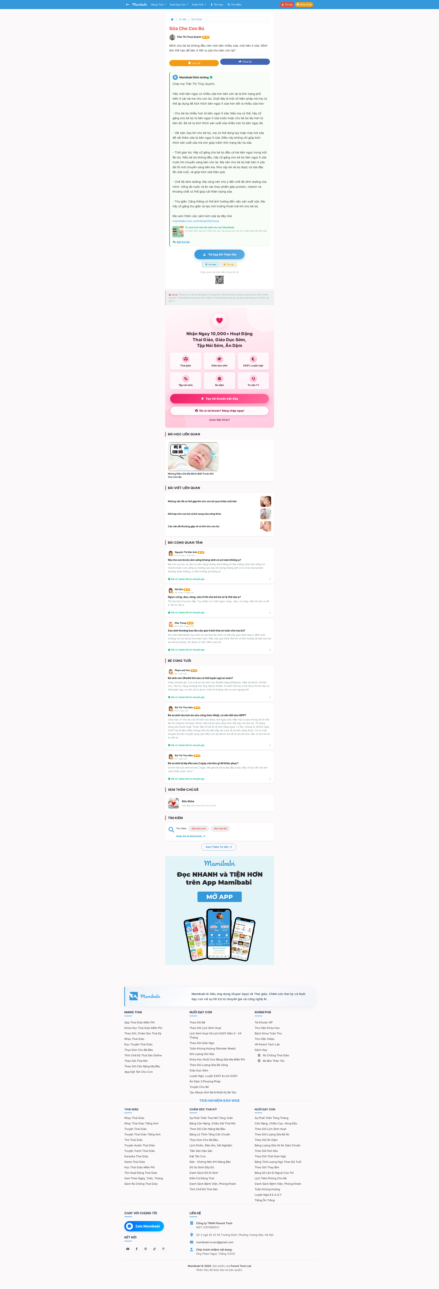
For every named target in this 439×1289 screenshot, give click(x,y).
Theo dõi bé (197, 1022)
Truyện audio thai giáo (139, 1145)
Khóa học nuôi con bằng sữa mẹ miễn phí (217, 1059)
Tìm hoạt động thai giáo (140, 1172)
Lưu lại (195, 63)
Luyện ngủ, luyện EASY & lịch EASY (213, 1076)
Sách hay (261, 1050)
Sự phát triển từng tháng (271, 1118)
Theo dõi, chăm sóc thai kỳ (142, 1033)
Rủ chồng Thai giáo (275, 1055)
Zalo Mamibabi (147, 1226)
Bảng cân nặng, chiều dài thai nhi (212, 1123)
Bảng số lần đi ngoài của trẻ (274, 1172)
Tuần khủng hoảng (267, 1189)
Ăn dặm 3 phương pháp (205, 1081)
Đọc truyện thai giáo (138, 1044)
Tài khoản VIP (264, 1022)
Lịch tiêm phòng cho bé (271, 1178)
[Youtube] (127, 1248)
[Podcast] (145, 1248)
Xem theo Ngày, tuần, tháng (143, 1178)
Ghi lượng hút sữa (201, 1054)
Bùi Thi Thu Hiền (187, 707)
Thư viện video (265, 1039)
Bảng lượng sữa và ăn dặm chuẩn (277, 1145)
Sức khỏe (196, 19)
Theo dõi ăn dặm (266, 1140)
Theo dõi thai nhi (136, 1061)
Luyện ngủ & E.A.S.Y (268, 1194)
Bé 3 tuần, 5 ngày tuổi (184, 626)
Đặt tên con (197, 1156)
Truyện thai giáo (135, 1129)
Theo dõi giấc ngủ (201, 1043)
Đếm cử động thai (201, 1178)
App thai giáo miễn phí (139, 1022)
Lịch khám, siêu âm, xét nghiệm (210, 1145)
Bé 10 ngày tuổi (181, 710)
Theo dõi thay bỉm (267, 1167)
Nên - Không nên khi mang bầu (210, 1161)
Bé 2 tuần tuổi (181, 673)
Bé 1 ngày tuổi (181, 758)
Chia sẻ (247, 61)
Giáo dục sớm (198, 1070)
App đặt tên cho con (138, 1071)
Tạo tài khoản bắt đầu (222, 398)
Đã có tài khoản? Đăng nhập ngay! (221, 410)
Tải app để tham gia (221, 254)
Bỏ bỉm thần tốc (273, 1061)
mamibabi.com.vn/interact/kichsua (196, 221)
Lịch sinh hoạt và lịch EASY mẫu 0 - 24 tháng (215, 1035)
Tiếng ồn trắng (265, 1200)
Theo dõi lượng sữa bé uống (208, 1065)
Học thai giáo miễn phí (139, 1167)
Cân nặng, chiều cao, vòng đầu (276, 1123)
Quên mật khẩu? (219, 419)
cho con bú (220, 828)
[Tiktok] (154, 1248)
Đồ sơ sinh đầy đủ (201, 1167)
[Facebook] (136, 1248)
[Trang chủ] (172, 19)
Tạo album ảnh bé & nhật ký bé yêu (212, 1092)
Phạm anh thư (186, 670)
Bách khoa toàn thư (268, 1033)
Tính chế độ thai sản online (143, 1055)
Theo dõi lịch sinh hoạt (205, 1028)
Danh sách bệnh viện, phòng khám (212, 1183)
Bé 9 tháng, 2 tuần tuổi (185, 555)
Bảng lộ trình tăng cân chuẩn (209, 1134)
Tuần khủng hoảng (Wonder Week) (212, 1048)
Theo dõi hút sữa (266, 1151)
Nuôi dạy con (178, 4)
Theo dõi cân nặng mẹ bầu (142, 1066)
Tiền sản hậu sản (200, 1151)
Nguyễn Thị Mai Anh (189, 552)
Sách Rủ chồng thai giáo (141, 1183)
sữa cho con (199, 828)
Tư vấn (182, 19)
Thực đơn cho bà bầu (138, 1050)
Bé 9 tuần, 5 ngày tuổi (184, 592)
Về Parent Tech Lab (267, 1044)
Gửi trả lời (182, 242)
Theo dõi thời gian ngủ (270, 1156)
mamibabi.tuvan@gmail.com (214, 1242)
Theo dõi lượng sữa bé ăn (272, 1134)
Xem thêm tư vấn (217, 847)
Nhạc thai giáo (134, 1039)
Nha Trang (184, 623)
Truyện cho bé (199, 1087)
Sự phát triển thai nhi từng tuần (211, 1118)
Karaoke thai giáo (136, 1156)
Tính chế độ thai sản (203, 1189)
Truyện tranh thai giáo (139, 1151)
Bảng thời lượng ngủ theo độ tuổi (278, 1161)
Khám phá (198, 4)
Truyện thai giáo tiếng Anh (142, 1134)
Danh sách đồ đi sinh (203, 1172)
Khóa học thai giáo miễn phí (143, 1028)
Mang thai (157, 4)
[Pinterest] (163, 1248)
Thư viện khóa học (267, 1028)
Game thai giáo (134, 1161)
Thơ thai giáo (133, 1140)
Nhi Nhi (182, 589)
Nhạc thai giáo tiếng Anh (141, 1123)
